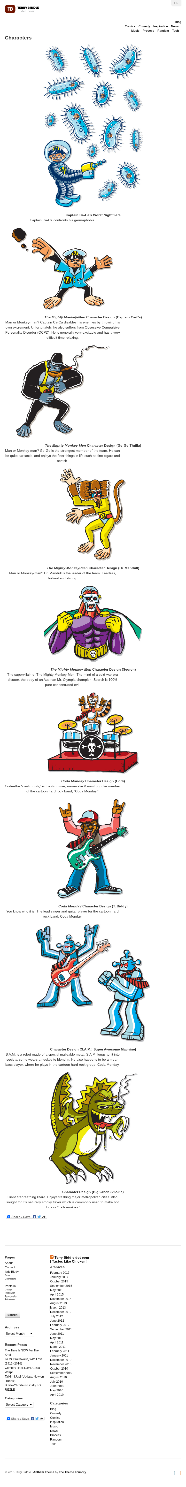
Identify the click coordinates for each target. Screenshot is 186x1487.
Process (148, 30)
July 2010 (56, 1381)
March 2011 (58, 1347)
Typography (11, 1296)
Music (135, 30)
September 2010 (61, 1373)
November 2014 (60, 1299)
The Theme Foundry (72, 1472)
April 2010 (57, 1394)
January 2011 (59, 1355)
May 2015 (56, 1290)
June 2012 (57, 1320)
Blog (178, 22)
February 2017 (60, 1272)
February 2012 (60, 1325)
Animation (10, 1299)
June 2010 (57, 1386)
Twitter (173, 1472)
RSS (179, 1472)
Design (8, 1289)
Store (7, 1275)
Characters (10, 1279)
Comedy (144, 26)
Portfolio (10, 1286)
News (175, 26)
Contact (10, 1267)
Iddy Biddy (12, 1271)
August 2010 (58, 1377)
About (9, 1263)
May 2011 (56, 1338)
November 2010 (60, 1364)
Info (176, 3)
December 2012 (60, 1312)
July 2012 (56, 1316)
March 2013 (58, 1307)
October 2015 (59, 1281)
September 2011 (61, 1329)
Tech (175, 30)
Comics (130, 26)
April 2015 (57, 1294)
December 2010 (60, 1360)
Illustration (10, 1293)
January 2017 (59, 1277)
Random (163, 30)
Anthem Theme (43, 1472)
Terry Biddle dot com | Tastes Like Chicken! (69, 1259)
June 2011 (57, 1333)
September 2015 (61, 1286)
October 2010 (59, 1368)
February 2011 (59, 1351)
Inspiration (160, 26)
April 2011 (56, 1342)
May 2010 (56, 1390)
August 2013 (58, 1303)
